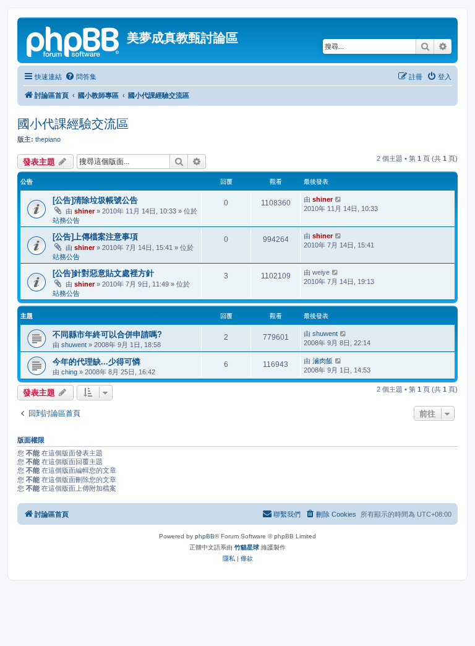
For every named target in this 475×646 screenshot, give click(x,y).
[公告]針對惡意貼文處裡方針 (103, 273)
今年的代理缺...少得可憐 (96, 361)
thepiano (48, 139)
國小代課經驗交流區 (73, 124)
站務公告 (66, 220)
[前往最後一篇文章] (339, 199)
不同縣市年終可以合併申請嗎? (107, 334)
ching (69, 372)
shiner (84, 211)
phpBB (205, 536)
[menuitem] (80, 76)
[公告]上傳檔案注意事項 (95, 236)
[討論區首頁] (73, 40)
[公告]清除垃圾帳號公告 (95, 200)
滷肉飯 (322, 360)
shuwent (74, 344)
